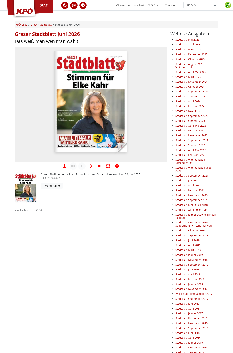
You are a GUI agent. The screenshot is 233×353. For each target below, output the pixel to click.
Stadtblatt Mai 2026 (187, 39)
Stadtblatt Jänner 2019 (189, 255)
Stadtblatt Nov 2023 (187, 111)
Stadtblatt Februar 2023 (189, 130)
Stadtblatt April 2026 (188, 44)
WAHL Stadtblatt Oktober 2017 (193, 294)
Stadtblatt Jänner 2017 (189, 313)
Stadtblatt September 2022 (191, 140)
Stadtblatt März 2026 (188, 49)
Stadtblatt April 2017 (188, 308)
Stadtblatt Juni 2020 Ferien (191, 205)
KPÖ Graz (154, 5)
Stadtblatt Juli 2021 (187, 180)
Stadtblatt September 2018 (191, 264)
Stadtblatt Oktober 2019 (190, 230)
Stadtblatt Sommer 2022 (190, 145)
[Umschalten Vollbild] (108, 166)
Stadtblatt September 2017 (191, 298)
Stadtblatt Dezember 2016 (191, 318)
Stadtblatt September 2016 (191, 328)
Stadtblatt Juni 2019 (187, 240)
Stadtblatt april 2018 (187, 274)
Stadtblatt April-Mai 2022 (190, 150)
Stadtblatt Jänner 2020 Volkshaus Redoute (195, 216)
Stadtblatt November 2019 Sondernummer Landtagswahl (193, 224)
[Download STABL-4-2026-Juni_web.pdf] (64, 166)
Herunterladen (52, 185)
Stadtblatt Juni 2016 (187, 333)
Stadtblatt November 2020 (191, 195)
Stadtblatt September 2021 (191, 175)
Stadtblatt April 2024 (188, 101)
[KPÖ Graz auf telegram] (83, 5)
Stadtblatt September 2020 (191, 200)
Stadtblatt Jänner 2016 (189, 342)
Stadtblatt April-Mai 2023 (190, 125)
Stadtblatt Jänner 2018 (189, 284)
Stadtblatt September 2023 (191, 116)
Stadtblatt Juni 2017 (187, 303)
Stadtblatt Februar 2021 (189, 190)
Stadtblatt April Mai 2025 (190, 72)
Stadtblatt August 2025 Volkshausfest (189, 65)
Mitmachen (123, 5)
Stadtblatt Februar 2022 (189, 155)
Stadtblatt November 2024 (191, 82)
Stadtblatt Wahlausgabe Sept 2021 (193, 169)
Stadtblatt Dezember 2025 (191, 54)
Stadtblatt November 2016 (191, 323)
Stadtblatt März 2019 (188, 250)
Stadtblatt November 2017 (191, 289)
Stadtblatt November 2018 (191, 259)
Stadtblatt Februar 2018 (189, 279)
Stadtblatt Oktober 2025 (190, 59)
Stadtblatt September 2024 (191, 91)
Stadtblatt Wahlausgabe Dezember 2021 (190, 161)
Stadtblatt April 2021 (188, 185)
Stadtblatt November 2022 (191, 135)
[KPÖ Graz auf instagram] (73, 5)
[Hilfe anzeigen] (117, 166)
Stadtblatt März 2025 (188, 77)
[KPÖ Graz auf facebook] (64, 5)
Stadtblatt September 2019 (191, 235)
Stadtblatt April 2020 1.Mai (191, 209)
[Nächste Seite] (90, 166)
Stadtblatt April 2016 (188, 338)
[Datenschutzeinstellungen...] (227, 5)
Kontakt (139, 5)
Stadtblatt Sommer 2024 (190, 96)
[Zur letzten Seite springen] (99, 166)
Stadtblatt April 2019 (188, 245)
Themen (171, 5)
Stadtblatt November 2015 (191, 347)
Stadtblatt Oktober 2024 (190, 86)
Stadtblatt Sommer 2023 (190, 120)
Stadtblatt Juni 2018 (187, 269)
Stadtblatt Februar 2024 (189, 106)
